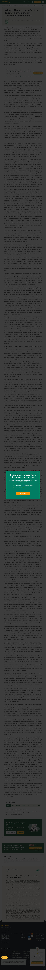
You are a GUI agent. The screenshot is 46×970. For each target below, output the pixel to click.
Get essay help (23, 493)
